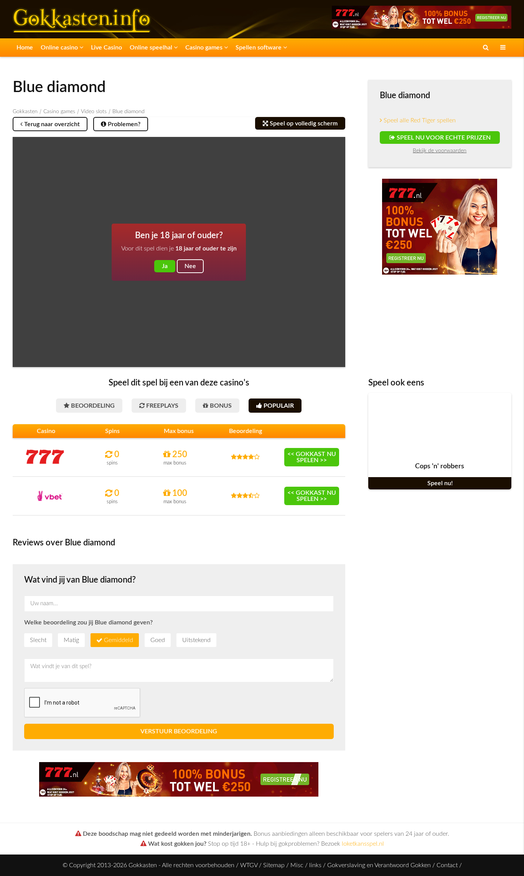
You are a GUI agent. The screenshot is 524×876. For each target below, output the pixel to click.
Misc (296, 865)
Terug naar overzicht (51, 124)
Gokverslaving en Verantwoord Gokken (379, 865)
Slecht (38, 640)
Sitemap (274, 865)
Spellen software (259, 47)
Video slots (94, 111)
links (315, 865)
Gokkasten (25, 111)
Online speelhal (152, 47)
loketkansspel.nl (363, 844)
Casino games (204, 47)
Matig (71, 640)
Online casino (60, 47)
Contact (447, 865)
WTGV (248, 865)
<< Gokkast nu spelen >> (311, 457)
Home (24, 47)
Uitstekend (196, 640)
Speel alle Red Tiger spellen (419, 120)
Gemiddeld (118, 640)
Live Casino (106, 47)
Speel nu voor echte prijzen (442, 138)
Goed (157, 640)
